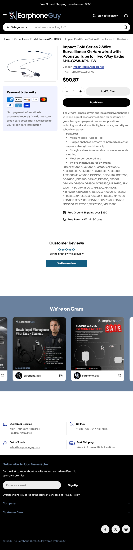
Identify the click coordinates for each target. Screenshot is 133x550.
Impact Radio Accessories (88, 66)
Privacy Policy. (72, 494)
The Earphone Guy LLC (26, 541)
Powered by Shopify (53, 541)
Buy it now (96, 102)
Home (6, 39)
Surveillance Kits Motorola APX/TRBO (37, 39)
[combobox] (66, 27)
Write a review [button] (66, 263)
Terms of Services (49, 494)
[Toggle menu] (5, 16)
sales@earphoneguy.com (25, 447)
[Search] (125, 27)
